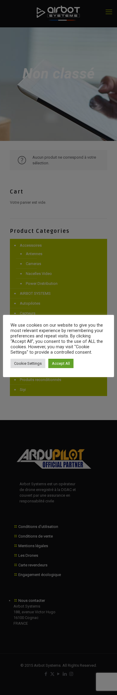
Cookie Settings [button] (28, 363)
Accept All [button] (61, 363)
